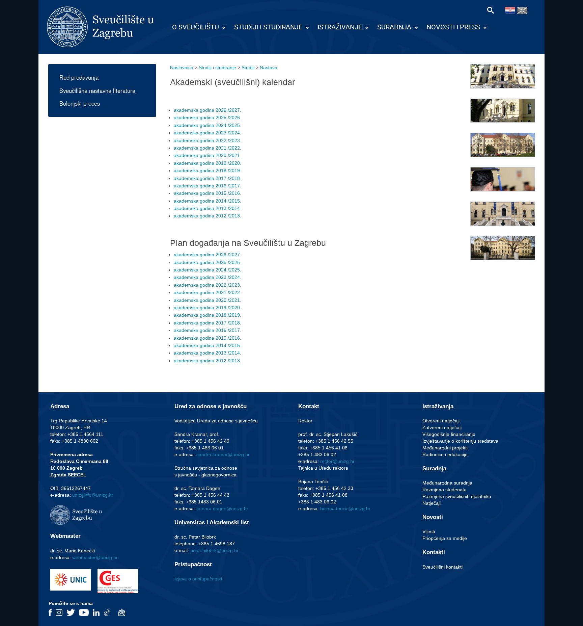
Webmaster (65, 536)
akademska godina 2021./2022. (207, 148)
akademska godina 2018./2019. (207, 170)
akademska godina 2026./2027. (207, 110)
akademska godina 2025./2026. (207, 262)
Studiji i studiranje (268, 27)
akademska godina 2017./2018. (207, 178)
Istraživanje (339, 27)
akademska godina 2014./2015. (207, 201)
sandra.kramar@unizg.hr (223, 454)
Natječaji (431, 503)
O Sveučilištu (195, 27)
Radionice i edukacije (445, 454)
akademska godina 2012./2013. (207, 215)
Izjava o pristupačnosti (198, 578)
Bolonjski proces (79, 103)
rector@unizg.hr (337, 461)
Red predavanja (79, 77)
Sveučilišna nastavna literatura (97, 90)
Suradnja (394, 27)
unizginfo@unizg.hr (92, 495)
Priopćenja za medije (444, 538)
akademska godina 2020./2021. (207, 155)
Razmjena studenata (444, 489)
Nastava (268, 67)
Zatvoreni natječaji (442, 427)
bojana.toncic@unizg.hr (345, 508)
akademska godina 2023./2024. (207, 132)
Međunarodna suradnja (447, 483)
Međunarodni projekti (445, 447)
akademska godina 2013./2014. (207, 208)
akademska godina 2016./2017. (207, 185)
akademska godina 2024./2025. (207, 125)
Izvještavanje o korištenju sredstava (460, 441)
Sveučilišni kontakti (442, 567)
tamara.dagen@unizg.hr (222, 508)
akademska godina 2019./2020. (207, 163)
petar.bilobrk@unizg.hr (214, 550)
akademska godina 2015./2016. (207, 193)
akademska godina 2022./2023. (207, 140)
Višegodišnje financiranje (448, 434)
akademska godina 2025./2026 (207, 117)
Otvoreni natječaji (441, 420)
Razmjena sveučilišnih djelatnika (456, 496)
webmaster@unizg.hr (95, 557)
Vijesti (428, 531)
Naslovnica (181, 67)
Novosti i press (453, 27)
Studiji (248, 67)
